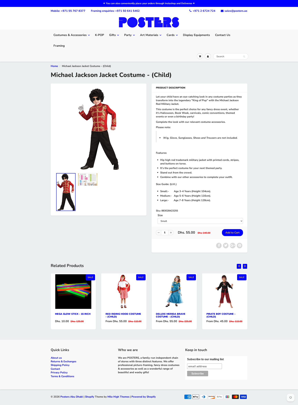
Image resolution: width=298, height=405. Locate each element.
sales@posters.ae (236, 11)
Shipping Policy (60, 365)
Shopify (89, 396)
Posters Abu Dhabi (71, 396)
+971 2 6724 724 (204, 11)
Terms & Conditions (62, 376)
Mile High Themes (118, 396)
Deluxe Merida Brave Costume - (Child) (170, 315)
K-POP (99, 35)
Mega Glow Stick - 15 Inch (73, 314)
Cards (171, 35)
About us (56, 358)
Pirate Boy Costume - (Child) (220, 315)
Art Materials (149, 35)
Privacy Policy (59, 372)
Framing (59, 46)
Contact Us (222, 35)
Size (160, 215)
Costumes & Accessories (70, 35)
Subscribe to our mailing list (205, 359)
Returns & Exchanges (63, 361)
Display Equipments (196, 35)
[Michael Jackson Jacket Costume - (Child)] (98, 129)
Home (54, 66)
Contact (55, 369)
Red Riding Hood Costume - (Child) (123, 315)
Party (128, 35)
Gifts (112, 35)
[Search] (244, 56)
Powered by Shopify (143, 396)
